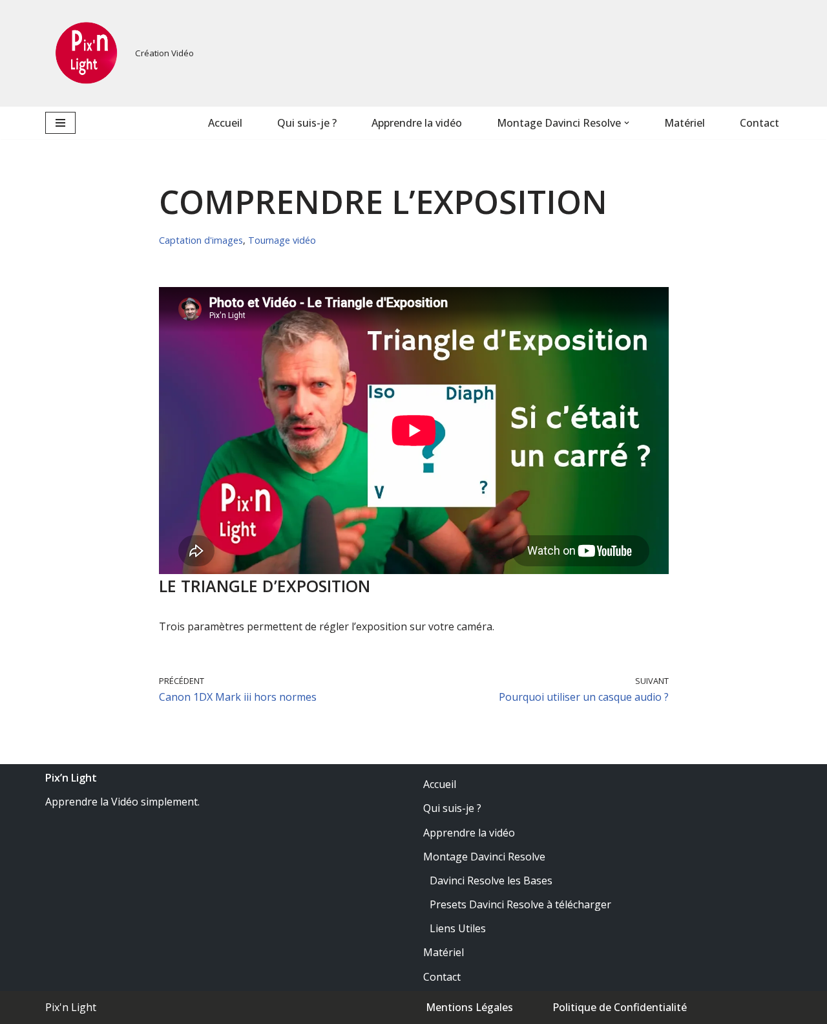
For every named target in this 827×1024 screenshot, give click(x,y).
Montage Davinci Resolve (484, 856)
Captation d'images (201, 240)
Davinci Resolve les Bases (491, 880)
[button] (626, 122)
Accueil (225, 123)
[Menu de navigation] (60, 123)
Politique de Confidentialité (619, 1007)
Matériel (684, 123)
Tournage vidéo (282, 240)
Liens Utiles (458, 928)
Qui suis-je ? (307, 123)
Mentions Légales (469, 1007)
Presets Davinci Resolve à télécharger (520, 904)
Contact (759, 123)
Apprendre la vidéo (417, 123)
